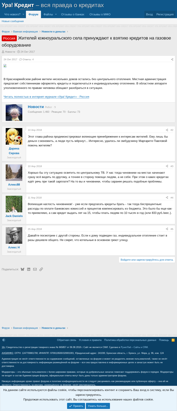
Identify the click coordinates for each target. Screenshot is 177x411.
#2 (172, 130)
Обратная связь (66, 340)
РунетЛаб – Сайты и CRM (134, 347)
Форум (33, 14)
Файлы (48, 14)
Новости (10, 51)
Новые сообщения (13, 21)
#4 (172, 197)
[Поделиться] (172, 59)
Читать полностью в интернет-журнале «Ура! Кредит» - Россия (46, 96)
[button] (23, 14)
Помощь (164, 340)
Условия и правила (90, 340)
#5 (172, 229)
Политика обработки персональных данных (130, 340)
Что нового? (12, 14)
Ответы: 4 (28, 59)
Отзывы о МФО (100, 14)
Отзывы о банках (72, 14)
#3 (172, 166)
